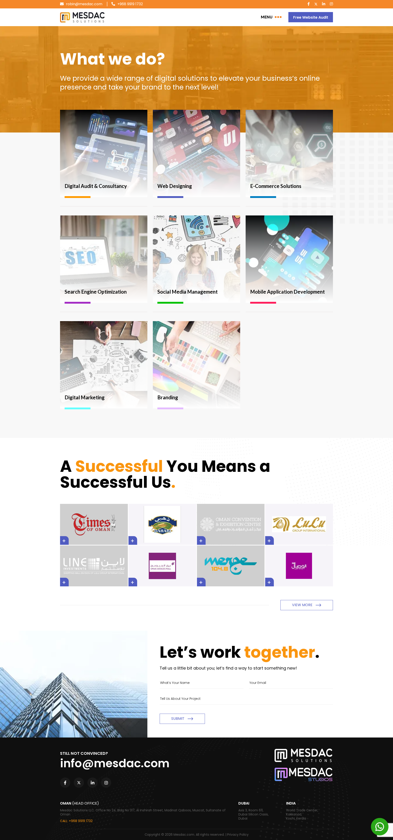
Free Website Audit (310, 17)
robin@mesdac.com (84, 4)
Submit (178, 718)
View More (302, 605)
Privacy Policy (238, 834)
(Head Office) (85, 803)
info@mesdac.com (114, 763)
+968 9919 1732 (130, 4)
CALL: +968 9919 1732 (76, 821)
